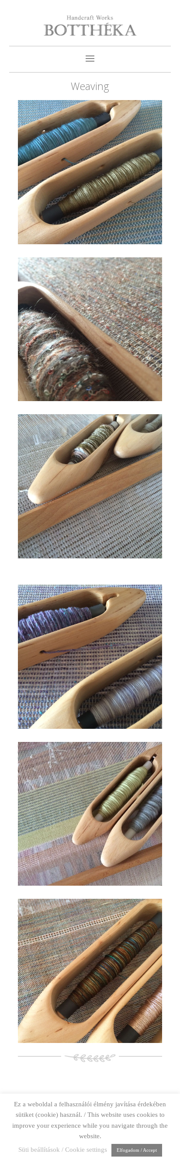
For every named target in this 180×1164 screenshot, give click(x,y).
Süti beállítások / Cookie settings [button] (62, 1149)
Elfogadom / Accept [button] (137, 1150)
